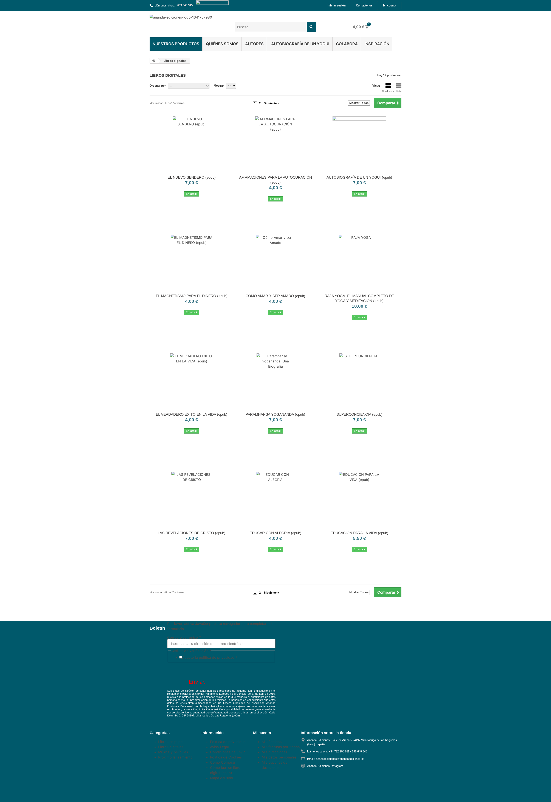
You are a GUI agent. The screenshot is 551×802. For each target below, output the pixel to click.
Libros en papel (170, 742)
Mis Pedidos (272, 742)
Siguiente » (271, 103)
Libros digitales (170, 747)
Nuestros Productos (176, 44)
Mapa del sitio (221, 778)
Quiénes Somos (222, 44)
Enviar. (197, 682)
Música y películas (173, 752)
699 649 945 (185, 5)
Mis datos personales (279, 757)
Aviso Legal (219, 747)
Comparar (386, 103)
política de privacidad (216, 657)
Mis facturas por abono (281, 747)
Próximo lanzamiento (175, 757)
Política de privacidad (228, 742)
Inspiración (376, 44)
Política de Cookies (226, 757)
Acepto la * (209, 657)
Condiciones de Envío (228, 752)
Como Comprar (222, 762)
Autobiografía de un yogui (299, 44)
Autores (254, 44)
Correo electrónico (184, 637)
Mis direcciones (274, 752)
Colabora (347, 44)
